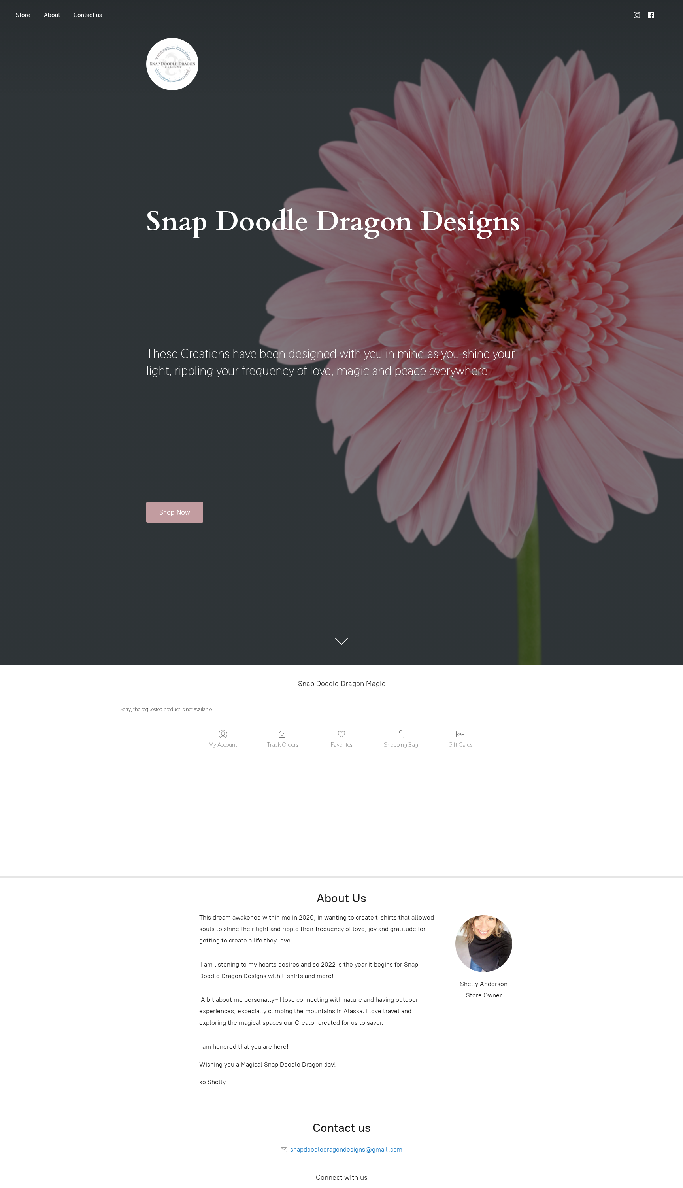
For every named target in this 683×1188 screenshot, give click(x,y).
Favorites (341, 744)
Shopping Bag (401, 744)
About (52, 15)
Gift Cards (460, 744)
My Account (223, 744)
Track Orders (282, 744)
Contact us (88, 15)
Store (23, 15)
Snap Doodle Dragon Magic (341, 683)
